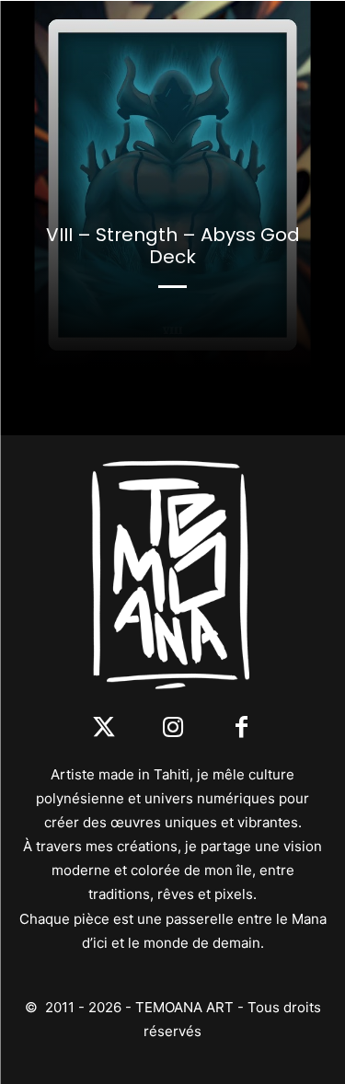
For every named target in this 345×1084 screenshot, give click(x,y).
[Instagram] (172, 728)
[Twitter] (103, 728)
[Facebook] (241, 728)
